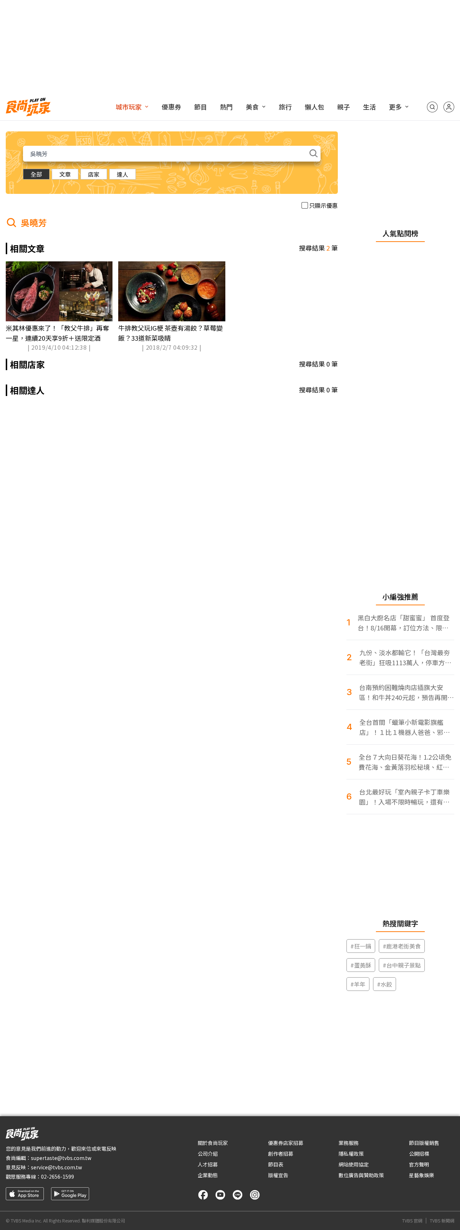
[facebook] (203, 1194)
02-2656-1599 (57, 1176)
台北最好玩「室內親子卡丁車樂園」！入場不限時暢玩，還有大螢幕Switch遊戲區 (404, 797)
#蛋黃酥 (360, 965)
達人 (122, 174)
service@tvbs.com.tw (56, 1167)
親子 (343, 106)
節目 (200, 106)
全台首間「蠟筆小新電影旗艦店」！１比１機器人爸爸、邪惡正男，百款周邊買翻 (404, 727)
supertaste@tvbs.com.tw (61, 1157)
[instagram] (254, 1194)
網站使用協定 (354, 1164)
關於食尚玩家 (213, 1142)
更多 (395, 106)
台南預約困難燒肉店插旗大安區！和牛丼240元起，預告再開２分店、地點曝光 (406, 692)
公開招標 (419, 1153)
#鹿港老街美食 (402, 946)
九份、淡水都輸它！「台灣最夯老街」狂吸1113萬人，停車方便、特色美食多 (404, 657)
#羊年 (357, 984)
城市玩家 (129, 106)
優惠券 (171, 106)
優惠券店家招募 (285, 1142)
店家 (94, 174)
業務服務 (349, 1142)
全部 (36, 174)
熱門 (226, 106)
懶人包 (314, 106)
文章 (65, 174)
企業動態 (208, 1175)
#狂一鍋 (360, 946)
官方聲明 (419, 1164)
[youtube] (220, 1194)
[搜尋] (432, 107)
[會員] (448, 107)
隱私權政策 (351, 1153)
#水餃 (384, 984)
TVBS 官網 (412, 1221)
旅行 (285, 106)
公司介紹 (208, 1153)
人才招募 (208, 1164)
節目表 (275, 1164)
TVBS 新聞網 (442, 1221)
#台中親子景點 (402, 965)
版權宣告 (278, 1175)
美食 (252, 106)
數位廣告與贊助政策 (361, 1175)
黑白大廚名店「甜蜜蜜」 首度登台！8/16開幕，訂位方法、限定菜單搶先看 (404, 623)
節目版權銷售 (424, 1142)
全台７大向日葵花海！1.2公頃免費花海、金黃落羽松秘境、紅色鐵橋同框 (405, 762)
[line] (237, 1194)
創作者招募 (280, 1153)
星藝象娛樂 (421, 1175)
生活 (369, 106)
